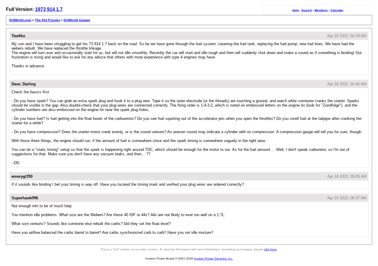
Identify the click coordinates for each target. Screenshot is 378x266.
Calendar (336, 10)
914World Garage (76, 20)
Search (307, 10)
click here (270, 249)
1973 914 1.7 (49, 9)
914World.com (20, 20)
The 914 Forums (47, 20)
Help (295, 10)
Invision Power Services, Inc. (213, 258)
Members (321, 10)
